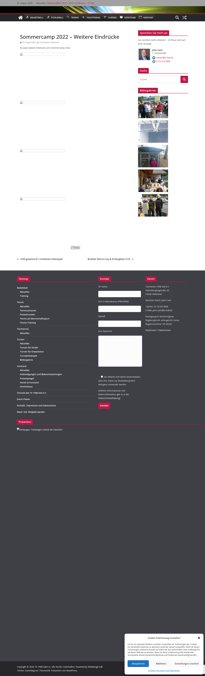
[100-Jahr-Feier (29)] (154, 196)
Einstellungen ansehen (187, 663)
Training (24, 295)
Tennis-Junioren (28, 310)
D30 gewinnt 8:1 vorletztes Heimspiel (42, 259)
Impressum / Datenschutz (158, 330)
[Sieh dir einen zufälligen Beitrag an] (184, 17)
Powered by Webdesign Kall (89, 666)
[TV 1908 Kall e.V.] (20, 17)
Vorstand (21, 366)
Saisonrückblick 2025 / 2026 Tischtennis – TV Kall (70, 3)
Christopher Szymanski (49, 42)
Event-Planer (23, 399)
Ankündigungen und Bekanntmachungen (41, 374)
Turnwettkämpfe (28, 355)
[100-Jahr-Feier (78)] (154, 97)
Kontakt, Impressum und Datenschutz (164, 670)
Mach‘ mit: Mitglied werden (31, 411)
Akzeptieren (138, 663)
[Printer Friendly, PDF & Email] (75, 247)
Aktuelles (24, 291)
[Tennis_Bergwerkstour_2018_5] (154, 146)
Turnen (20, 339)
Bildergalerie (26, 359)
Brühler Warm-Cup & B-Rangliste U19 (109, 259)
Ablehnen (161, 663)
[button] (198, 637)
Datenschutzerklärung (109, 398)
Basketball (22, 287)
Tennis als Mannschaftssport (35, 318)
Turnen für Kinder (29, 347)
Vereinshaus (26, 386)
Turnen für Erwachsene (32, 351)
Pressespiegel (27, 378)
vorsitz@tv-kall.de (164, 57)
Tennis (20, 302)
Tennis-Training (28, 322)
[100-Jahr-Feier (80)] (154, 171)
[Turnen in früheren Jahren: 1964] (154, 122)
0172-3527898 (163, 61)
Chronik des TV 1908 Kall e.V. (32, 392)
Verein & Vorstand (29, 382)
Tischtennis (23, 328)
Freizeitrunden (27, 314)
